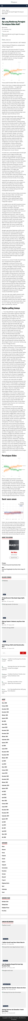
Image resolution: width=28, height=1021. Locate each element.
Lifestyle (4, 874)
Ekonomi (4, 849)
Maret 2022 (4, 800)
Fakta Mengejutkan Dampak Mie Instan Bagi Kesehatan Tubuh (12, 965)
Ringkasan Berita (5, 883)
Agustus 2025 (5, 718)
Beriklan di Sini (5, 901)
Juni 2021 (4, 825)
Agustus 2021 (5, 819)
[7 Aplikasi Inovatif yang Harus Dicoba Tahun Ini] (14, 932)
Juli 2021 (4, 822)
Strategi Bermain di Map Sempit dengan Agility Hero (13, 598)
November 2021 (5, 813)
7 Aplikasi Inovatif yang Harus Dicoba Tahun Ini (13, 942)
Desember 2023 (5, 751)
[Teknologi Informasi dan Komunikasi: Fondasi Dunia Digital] (14, 1000)
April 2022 (4, 797)
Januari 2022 (4, 806)
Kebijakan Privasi (5, 907)
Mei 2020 (4, 837)
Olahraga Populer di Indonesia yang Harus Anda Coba (13, 622)
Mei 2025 (4, 721)
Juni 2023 (4, 764)
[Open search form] (26, 5)
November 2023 (5, 755)
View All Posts (14, 557)
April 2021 (4, 831)
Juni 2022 (4, 794)
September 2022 (5, 785)
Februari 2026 (5, 706)
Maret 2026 (4, 703)
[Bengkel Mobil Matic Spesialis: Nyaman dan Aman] (14, 978)
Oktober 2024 (5, 736)
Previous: (11, 564)
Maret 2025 (4, 724)
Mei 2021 (4, 828)
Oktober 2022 (5, 782)
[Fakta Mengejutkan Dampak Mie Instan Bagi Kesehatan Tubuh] (14, 954)
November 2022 (5, 779)
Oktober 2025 (5, 715)
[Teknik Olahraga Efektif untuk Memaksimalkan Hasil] (14, 635)
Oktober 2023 (5, 758)
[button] (2, 5)
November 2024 (5, 733)
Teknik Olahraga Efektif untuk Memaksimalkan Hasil (13, 645)
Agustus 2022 (5, 788)
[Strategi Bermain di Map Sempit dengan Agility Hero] (14, 588)
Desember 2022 (5, 776)
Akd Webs (5, 27)
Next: (13, 569)
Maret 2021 (4, 834)
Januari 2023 (4, 773)
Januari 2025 (4, 727)
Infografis (4, 865)
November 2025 (5, 712)
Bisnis (3, 846)
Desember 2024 (5, 730)
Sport (3, 18)
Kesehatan (4, 871)
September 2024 (5, 739)
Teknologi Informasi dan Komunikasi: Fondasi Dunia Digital (13, 1010)
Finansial (4, 855)
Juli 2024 (4, 745)
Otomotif (4, 877)
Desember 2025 (5, 709)
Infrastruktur (5, 868)
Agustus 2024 (5, 742)
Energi (3, 852)
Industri (3, 861)
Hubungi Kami (5, 904)
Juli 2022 (4, 791)
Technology (4, 889)
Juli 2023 (4, 761)
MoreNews (21, 1018)
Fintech (3, 858)
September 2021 (5, 816)
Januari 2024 (4, 748)
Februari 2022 (5, 803)
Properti (4, 880)
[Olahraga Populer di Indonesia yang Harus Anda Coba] (14, 611)
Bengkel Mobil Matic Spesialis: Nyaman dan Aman (14, 988)
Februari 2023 (5, 770)
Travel (3, 892)
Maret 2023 (4, 767)
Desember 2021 (5, 809)
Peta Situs (4, 910)
